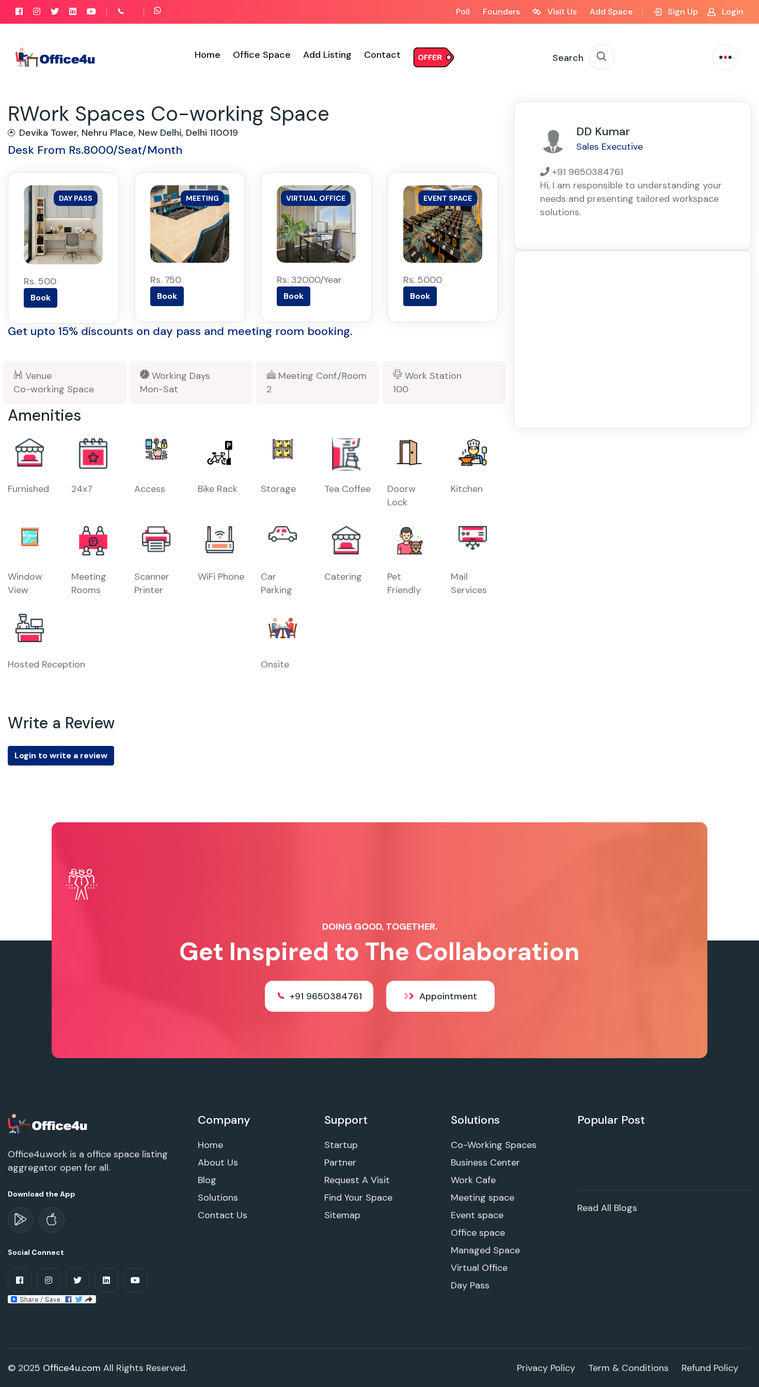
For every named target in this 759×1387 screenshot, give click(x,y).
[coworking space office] (48, 1123)
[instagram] (36, 11)
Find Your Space (358, 1197)
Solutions (218, 1197)
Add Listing (327, 55)
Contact (382, 55)
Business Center (485, 1162)
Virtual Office (479, 1268)
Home (207, 55)
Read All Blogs (607, 1208)
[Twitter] (55, 11)
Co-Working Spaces (493, 1145)
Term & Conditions (628, 1368)
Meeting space (482, 1197)
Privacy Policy (546, 1368)
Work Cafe (473, 1180)
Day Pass (470, 1285)
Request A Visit (357, 1180)
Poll (463, 11)
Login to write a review (60, 755)
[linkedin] (72, 11)
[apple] (52, 1220)
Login (732, 11)
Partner (340, 1162)
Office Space (262, 55)
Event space (477, 1215)
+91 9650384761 (326, 996)
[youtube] (91, 11)
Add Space (611, 11)
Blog (207, 1180)
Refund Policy (710, 1368)
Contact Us (222, 1215)
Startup (341, 1145)
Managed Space (485, 1250)
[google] (21, 1220)
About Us (218, 1162)
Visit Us (561, 11)
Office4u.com (72, 1368)
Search (567, 58)
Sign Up (682, 11)
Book (40, 297)
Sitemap (342, 1215)
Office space (478, 1232)
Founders (501, 11)
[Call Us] (132, 11)
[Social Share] (52, 1299)
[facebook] (19, 11)
